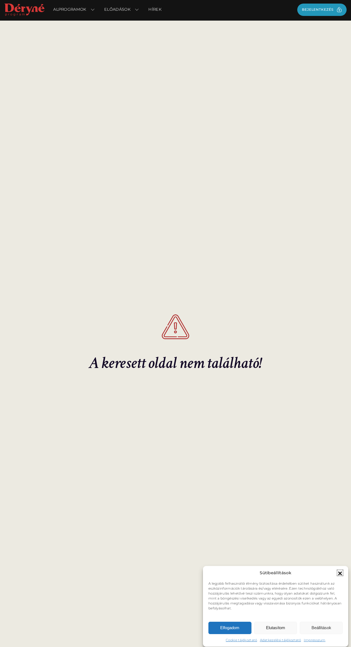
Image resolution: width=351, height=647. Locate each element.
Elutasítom (275, 628)
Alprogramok (69, 9)
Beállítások (321, 628)
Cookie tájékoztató (241, 640)
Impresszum (314, 640)
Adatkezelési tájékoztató (280, 640)
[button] (340, 573)
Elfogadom (229, 628)
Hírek (155, 9)
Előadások (117, 9)
